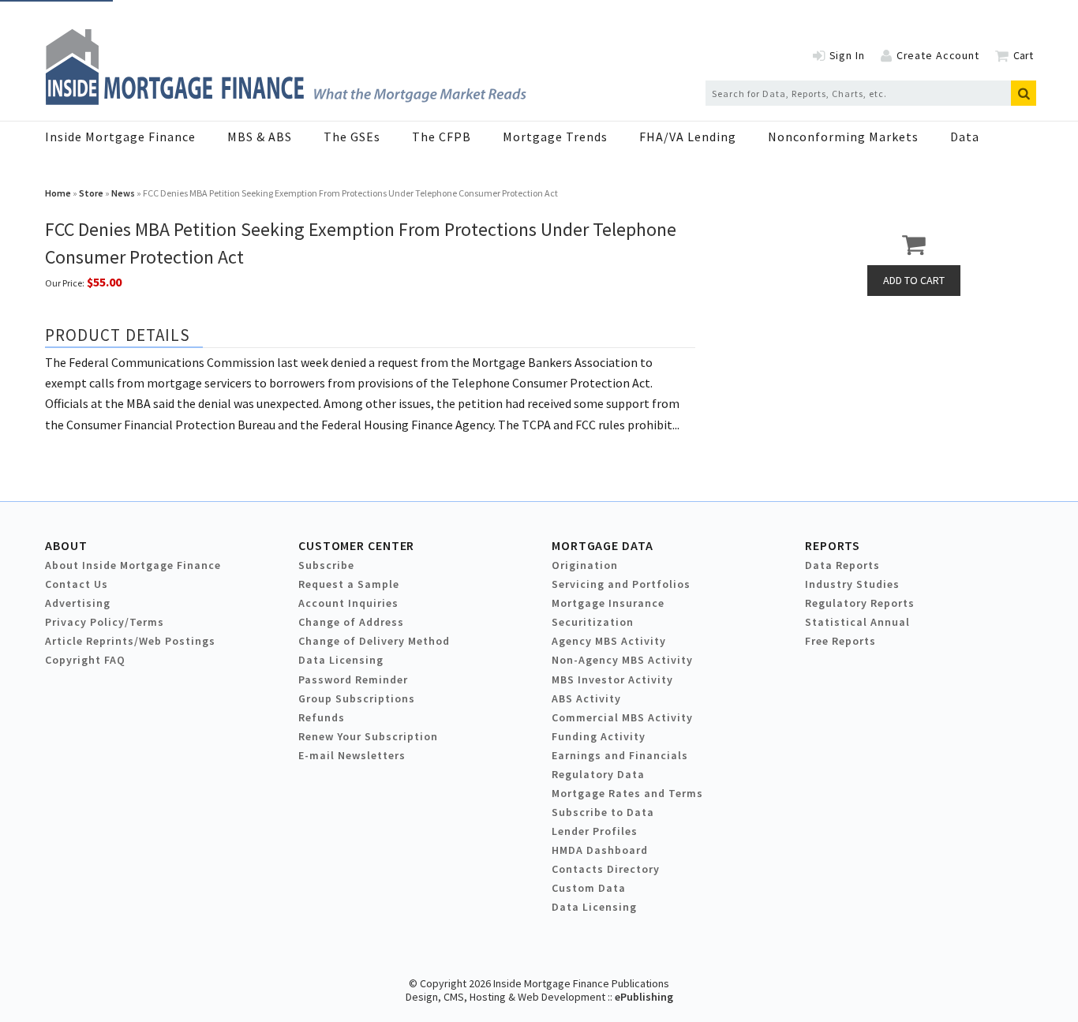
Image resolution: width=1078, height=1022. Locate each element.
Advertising (77, 603)
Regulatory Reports (860, 603)
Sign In (847, 55)
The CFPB (441, 136)
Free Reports (840, 641)
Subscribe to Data (603, 812)
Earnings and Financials (620, 755)
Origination (585, 565)
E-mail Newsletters (352, 755)
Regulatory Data (598, 774)
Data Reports (842, 565)
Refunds (321, 717)
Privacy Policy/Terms (104, 622)
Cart (1023, 55)
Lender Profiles (595, 831)
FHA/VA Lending (687, 136)
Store (91, 193)
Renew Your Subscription (368, 736)
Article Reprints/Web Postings (130, 641)
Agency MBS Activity (609, 641)
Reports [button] (832, 545)
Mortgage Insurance (608, 603)
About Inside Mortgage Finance (133, 565)
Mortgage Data (602, 545)
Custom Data (589, 888)
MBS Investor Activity (612, 679)
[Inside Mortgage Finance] (285, 100)
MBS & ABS (259, 136)
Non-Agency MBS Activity (622, 660)
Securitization (593, 622)
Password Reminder (353, 679)
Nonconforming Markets (843, 136)
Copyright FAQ (85, 660)
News (123, 193)
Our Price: (64, 283)
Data (964, 136)
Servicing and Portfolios (621, 584)
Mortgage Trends (555, 136)
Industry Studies (852, 584)
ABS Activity (586, 698)
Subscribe (326, 565)
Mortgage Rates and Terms (627, 793)
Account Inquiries (348, 603)
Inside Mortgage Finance (120, 136)
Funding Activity (599, 736)
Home (58, 193)
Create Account (937, 55)
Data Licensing (341, 660)
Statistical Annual (857, 622)
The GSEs (352, 136)
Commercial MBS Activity (622, 717)
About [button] (66, 545)
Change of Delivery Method (374, 641)
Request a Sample (348, 584)
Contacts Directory (606, 869)
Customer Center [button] (356, 545)
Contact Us (76, 584)
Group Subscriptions (356, 698)
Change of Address (351, 622)
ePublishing (644, 997)
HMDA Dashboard (600, 850)
